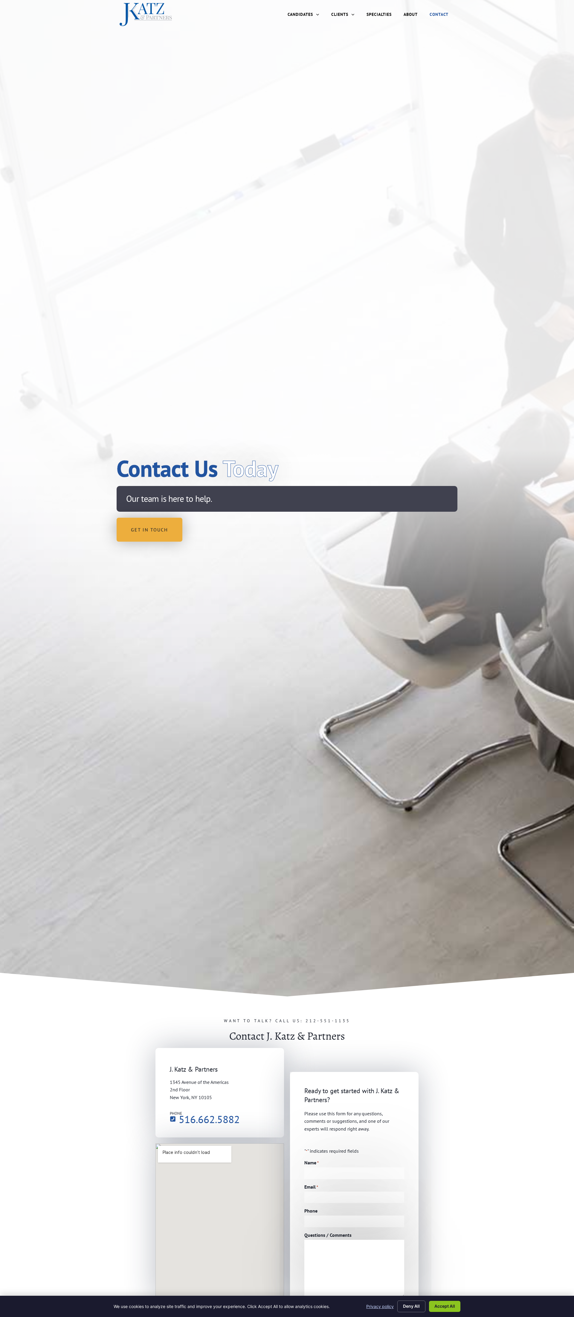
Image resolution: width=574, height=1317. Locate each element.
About (411, 14)
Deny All (411, 1306)
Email (311, 1186)
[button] (149, 530)
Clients (339, 14)
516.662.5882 (209, 1119)
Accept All (444, 1306)
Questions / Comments (328, 1235)
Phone (310, 1210)
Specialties (379, 14)
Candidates (300, 14)
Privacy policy (380, 1306)
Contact (439, 14)
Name (311, 1162)
